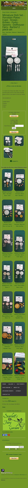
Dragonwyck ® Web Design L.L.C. (21, 474)
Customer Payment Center (15, 454)
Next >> (16, 83)
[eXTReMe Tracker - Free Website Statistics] (2, 471)
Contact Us (15, 161)
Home (3, 407)
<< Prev (12, 83)
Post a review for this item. (14, 86)
